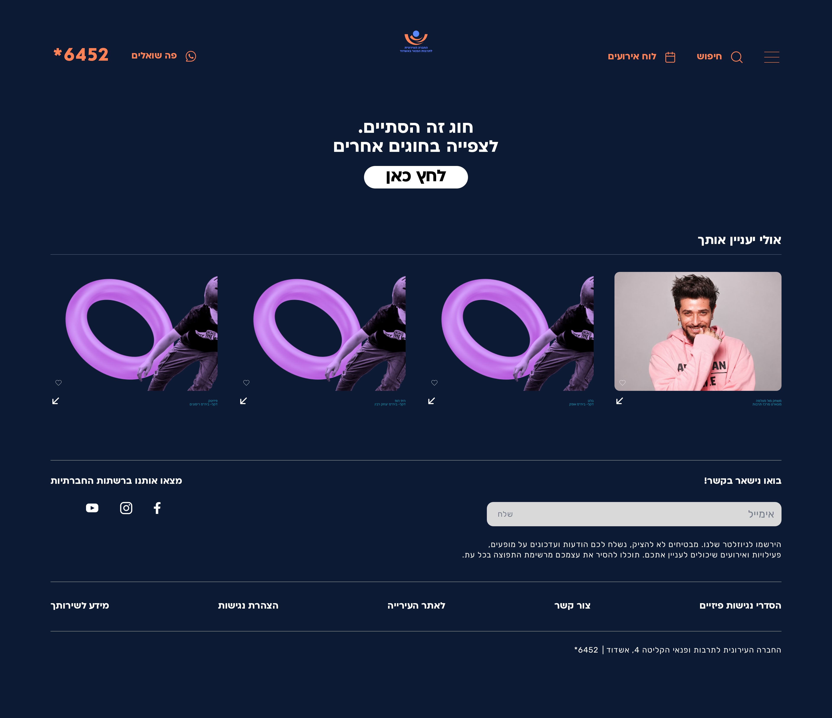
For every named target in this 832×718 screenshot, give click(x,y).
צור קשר (572, 606)
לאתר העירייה (416, 606)
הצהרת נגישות (248, 606)
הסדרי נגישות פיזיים (740, 606)
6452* (81, 56)
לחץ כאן (416, 177)
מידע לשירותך (79, 606)
